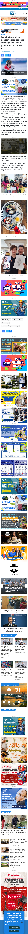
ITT (22, 923)
